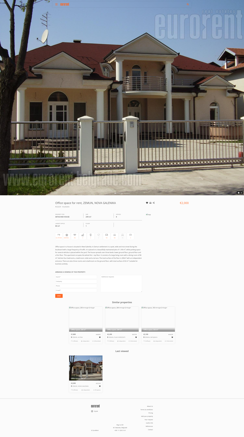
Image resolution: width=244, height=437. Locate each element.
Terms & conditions (146, 409)
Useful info (149, 423)
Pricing (150, 413)
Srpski (96, 411)
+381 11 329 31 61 (120, 430)
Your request (149, 420)
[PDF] (150, 204)
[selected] (147, 204)
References (149, 426)
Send (59, 296)
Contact (150, 430)
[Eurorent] (64, 4)
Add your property (147, 416)
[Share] (154, 204)
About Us (150, 406)
